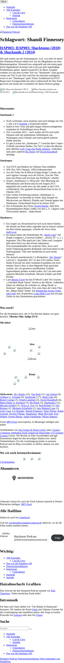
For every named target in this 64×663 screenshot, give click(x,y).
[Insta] (32, 459)
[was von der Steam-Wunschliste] (20, 353)
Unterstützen (18, 21)
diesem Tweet (18, 279)
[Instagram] (31, 377)
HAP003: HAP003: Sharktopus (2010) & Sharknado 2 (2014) (30, 50)
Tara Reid (36, 394)
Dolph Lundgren (27, 400)
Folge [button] (57, 538)
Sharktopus (31, 414)
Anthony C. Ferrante (10, 397)
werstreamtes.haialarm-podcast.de (25, 522)
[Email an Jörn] (22, 350)
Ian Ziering (51, 394)
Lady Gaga (5, 411)
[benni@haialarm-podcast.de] (32, 380)
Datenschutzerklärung (23, 24)
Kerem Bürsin (15, 416)
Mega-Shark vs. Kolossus (12, 402)
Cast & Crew (18, 12)
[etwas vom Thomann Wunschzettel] (32, 383)
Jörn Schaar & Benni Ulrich (32, 430)
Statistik (16, 15)
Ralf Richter (45, 405)
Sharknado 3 (31, 397)
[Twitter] (19, 377)
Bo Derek (30, 151)
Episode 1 (24, 123)
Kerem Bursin (41, 206)
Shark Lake (50, 235)
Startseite (10, 7)
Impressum (11, 18)
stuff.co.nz (11, 232)
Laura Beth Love (42, 293)
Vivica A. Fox (27, 405)
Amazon (18, 615)
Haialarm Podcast (8, 658)
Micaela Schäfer (8, 405)
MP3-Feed (12, 422)
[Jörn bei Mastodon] (40, 350)
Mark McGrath (45, 414)
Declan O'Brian (17, 414)
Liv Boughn (18, 411)
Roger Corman (7, 400)
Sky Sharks (55, 257)
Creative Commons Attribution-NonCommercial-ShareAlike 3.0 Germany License (32, 433)
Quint (34, 609)
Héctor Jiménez (49, 416)
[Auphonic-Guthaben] (49, 353)
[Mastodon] (39, 459)
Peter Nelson (50, 411)
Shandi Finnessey (34, 411)
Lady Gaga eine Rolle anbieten (35, 149)
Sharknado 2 (50, 402)
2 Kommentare (7, 462)
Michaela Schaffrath (22, 408)
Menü (3, 1)
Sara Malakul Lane (46, 408)
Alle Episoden (13, 10)
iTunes (39, 615)
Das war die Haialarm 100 (19, 26)
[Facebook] (43, 377)
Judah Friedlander (32, 416)
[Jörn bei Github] (47, 347)
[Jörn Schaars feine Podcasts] (23, 347)
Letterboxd (24, 517)
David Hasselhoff (48, 151)
